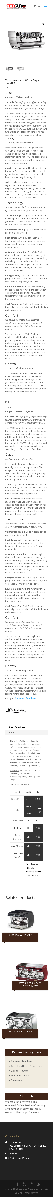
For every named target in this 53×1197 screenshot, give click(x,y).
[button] (43, 24)
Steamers (16, 1080)
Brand (11, 732)
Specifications (16, 727)
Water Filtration (20, 1075)
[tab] (26, 727)
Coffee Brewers (19, 1070)
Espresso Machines (26, 698)
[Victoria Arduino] (16, 711)
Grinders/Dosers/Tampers (26, 1066)
